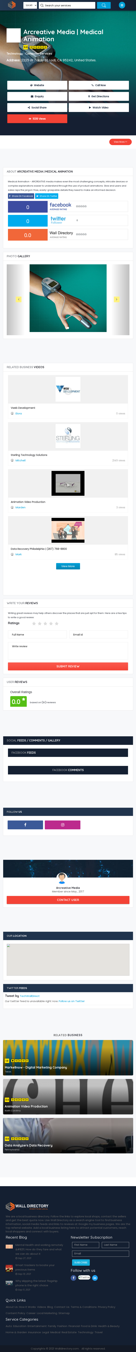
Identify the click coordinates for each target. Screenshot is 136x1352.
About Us (12, 1307)
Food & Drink (89, 1326)
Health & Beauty (109, 1326)
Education (19, 1326)
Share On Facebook (22, 196)
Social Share (39, 107)
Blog (50, 1307)
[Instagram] (62, 824)
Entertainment (37, 1326)
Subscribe (81, 1262)
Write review (19, 646)
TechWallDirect (30, 996)
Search (104, 5)
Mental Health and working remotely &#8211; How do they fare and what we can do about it (39, 1249)
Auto (9, 1326)
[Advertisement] (68, 157)
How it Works (27, 1307)
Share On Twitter (48, 196)
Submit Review (68, 666)
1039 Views (39, 118)
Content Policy (15, 1313)
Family (52, 1326)
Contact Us (61, 1307)
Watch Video (100, 107)
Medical (55, 1332)
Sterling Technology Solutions (29, 455)
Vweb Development (23, 408)
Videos (41, 1307)
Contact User (68, 900)
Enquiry (39, 96)
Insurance (34, 1332)
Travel (99, 1332)
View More (68, 566)
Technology (85, 1332)
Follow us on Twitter (72, 1001)
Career (31, 1313)
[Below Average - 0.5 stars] (30, 623)
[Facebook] (25, 824)
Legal (45, 1332)
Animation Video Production (28, 502)
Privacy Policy (106, 1307)
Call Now (100, 85)
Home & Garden (16, 1332)
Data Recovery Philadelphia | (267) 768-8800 (39, 549)
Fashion (62, 1326)
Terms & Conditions (84, 1307)
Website (38, 85)
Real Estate (69, 1332)
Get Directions (100, 96)
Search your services (58, 5)
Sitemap (64, 1313)
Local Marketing (47, 1313)
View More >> (120, 141)
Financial (74, 1326)
